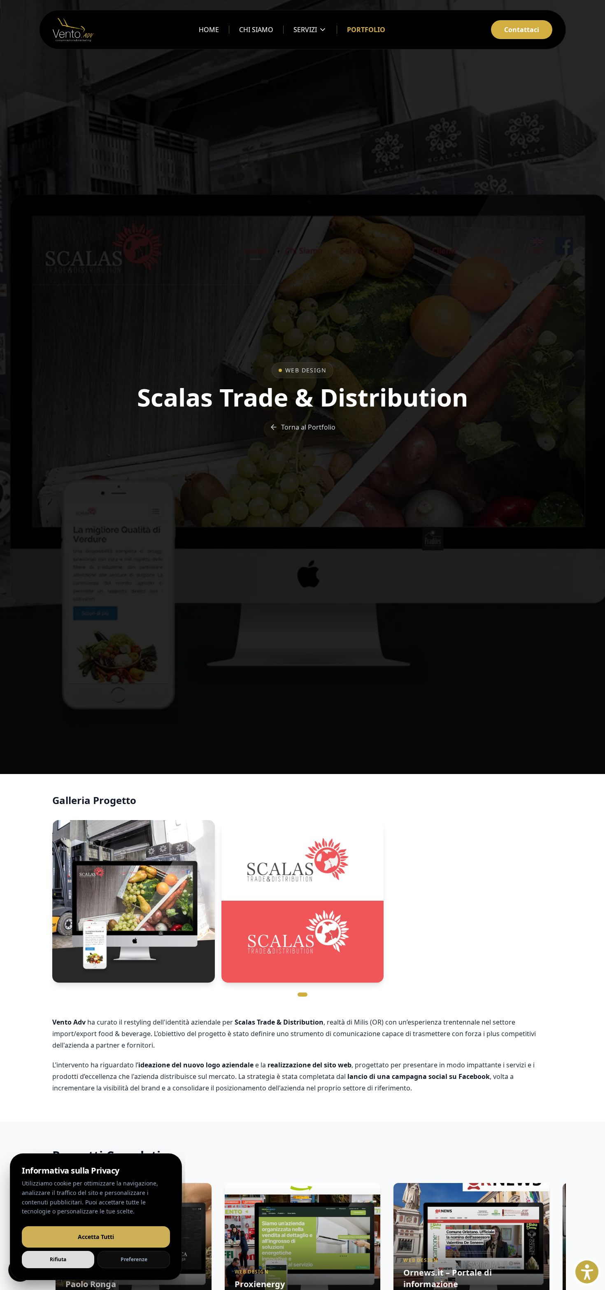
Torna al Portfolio (308, 427)
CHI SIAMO (256, 29)
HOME (209, 29)
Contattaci (521, 29)
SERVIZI (305, 29)
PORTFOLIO (366, 29)
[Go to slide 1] (302, 994)
